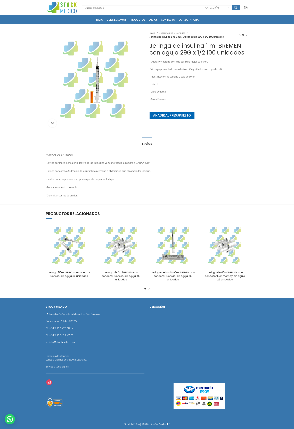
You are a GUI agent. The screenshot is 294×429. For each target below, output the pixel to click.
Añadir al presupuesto (172, 115)
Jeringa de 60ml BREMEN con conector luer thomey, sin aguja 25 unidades (225, 276)
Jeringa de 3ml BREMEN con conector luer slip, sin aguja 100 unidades (121, 276)
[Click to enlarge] (52, 123)
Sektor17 (164, 424)
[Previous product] (240, 35)
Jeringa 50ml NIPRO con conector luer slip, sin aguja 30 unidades (69, 274)
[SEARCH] (236, 7)
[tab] (147, 142)
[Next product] (246, 35)
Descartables (166, 32)
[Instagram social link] (245, 8)
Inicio (153, 32)
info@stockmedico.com (62, 341)
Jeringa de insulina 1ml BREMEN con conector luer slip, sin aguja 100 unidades (173, 276)
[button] (10, 419)
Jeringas (181, 32)
